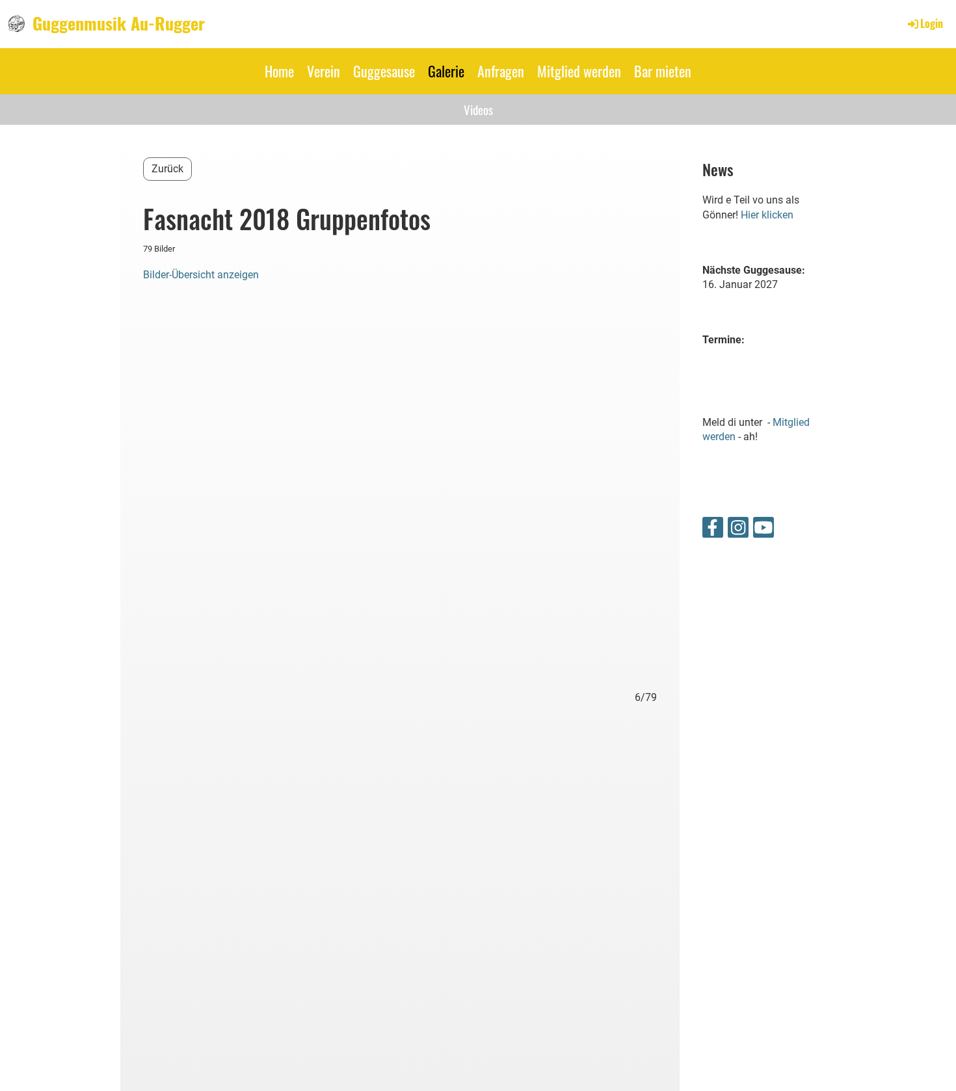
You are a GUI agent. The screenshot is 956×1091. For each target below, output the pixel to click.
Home (279, 70)
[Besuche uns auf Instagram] (738, 530)
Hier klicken (767, 215)
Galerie (446, 70)
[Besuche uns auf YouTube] (763, 530)
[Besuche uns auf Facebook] (712, 530)
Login (931, 23)
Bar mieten (662, 70)
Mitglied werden (579, 70)
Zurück (167, 169)
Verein (323, 70)
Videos (478, 109)
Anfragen (500, 70)
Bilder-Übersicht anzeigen (201, 275)
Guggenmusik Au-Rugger (119, 23)
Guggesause (384, 70)
